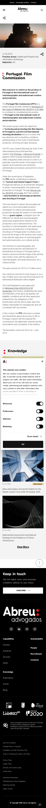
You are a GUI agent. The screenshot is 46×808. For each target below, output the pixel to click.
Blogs (5, 690)
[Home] (22, 616)
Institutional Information (10, 777)
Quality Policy (7, 764)
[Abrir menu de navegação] (4, 10)
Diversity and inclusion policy (12, 768)
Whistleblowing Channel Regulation (14, 781)
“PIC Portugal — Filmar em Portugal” (25, 154)
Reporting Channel (9, 785)
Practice (6, 645)
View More (23, 546)
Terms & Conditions (9, 743)
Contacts (33, 2)
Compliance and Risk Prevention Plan (15, 750)
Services (6, 657)
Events (6, 684)
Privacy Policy (7, 760)
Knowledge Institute (22, 2)
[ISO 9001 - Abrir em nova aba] (5, 725)
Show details (32, 436)
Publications (8, 678)
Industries (7, 651)
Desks (5, 663)
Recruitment (36, 654)
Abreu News (37, 484)
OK (23, 444)
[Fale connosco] (40, 805)
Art (14, 62)
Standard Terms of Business (12, 746)
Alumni (12, 2)
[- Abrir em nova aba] (9, 705)
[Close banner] (42, 361)
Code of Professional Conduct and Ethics (16, 754)
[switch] (39, 411)
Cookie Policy (7, 771)
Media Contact (8, 789)
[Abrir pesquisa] (41, 10)
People (34, 648)
